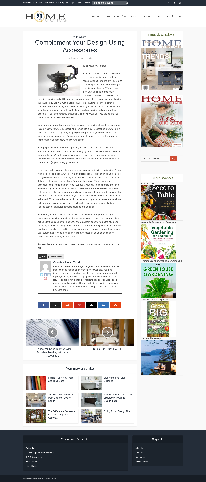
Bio (43, 257)
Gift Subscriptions (34, 457)
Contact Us (140, 457)
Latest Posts (56, 257)
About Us (139, 452)
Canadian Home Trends (81, 58)
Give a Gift (37, 3)
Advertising (140, 448)
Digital (72, 3)
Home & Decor (80, 37)
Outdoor (94, 16)
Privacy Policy (141, 461)
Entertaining (152, 16)
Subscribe (27, 3)
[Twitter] (41, 274)
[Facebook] (45, 274)
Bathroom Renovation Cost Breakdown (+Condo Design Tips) (118, 397)
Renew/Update (62, 3)
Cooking (172, 16)
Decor (133, 16)
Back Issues (49, 3)
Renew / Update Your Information (41, 452)
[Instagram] (49, 274)
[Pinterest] (45, 278)
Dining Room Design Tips (117, 411)
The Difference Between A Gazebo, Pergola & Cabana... (61, 414)
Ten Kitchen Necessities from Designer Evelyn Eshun (61, 397)
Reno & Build (115, 16)
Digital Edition (32, 466)
